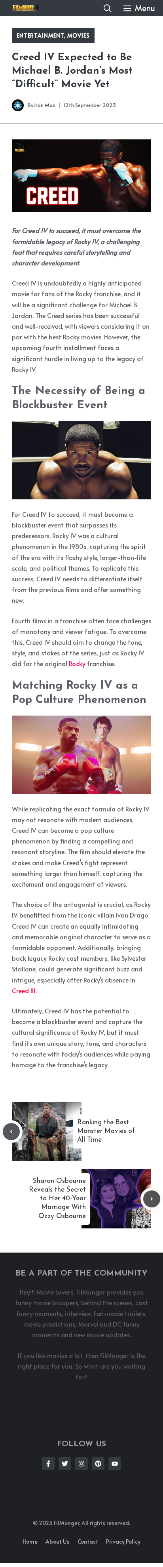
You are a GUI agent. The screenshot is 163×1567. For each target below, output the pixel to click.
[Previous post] (11, 1131)
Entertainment (40, 35)
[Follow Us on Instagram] (81, 1463)
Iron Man (44, 105)
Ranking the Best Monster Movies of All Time (106, 1131)
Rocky (78, 663)
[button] (108, 8)
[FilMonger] (24, 8)
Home (30, 1541)
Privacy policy (123, 1541)
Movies (78, 35)
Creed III (23, 990)
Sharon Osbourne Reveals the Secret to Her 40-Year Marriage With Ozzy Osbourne (57, 1198)
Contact (88, 1541)
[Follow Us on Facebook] (48, 1463)
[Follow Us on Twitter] (65, 1463)
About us (57, 1541)
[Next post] (151, 1199)
